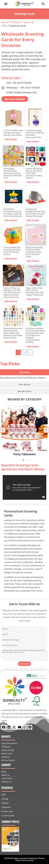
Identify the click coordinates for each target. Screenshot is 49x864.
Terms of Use (27, 860)
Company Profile (11, 822)
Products (16, 22)
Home (4, 22)
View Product (10, 139)
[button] (6, 4)
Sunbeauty (32, 858)
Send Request (24, 663)
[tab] (24, 372)
